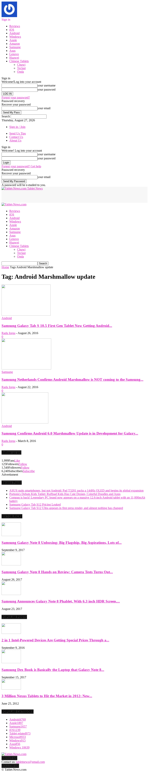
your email (43, 108)
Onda (20, 71)
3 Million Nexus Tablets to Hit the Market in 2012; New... (47, 696)
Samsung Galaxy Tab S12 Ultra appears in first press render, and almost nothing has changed (66, 508)
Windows (15, 36)
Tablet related (19, 733)
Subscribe (29, 471)
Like (17, 460)
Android (14, 33)
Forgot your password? (16, 97)
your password (46, 89)
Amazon (14, 43)
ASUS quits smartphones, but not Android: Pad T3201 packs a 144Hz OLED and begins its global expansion (76, 490)
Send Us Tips (17, 133)
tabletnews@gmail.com (30, 761)
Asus (12, 50)
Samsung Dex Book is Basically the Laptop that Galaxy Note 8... (53, 670)
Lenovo (14, 54)
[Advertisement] (47, 196)
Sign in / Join (17, 126)
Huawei (14, 57)
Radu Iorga (8, 333)
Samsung (15, 47)
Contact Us (16, 137)
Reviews (14, 26)
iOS (11, 29)
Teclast (21, 68)
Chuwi (21, 64)
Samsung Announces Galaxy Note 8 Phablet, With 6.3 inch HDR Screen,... (61, 601)
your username (46, 85)
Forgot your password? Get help (21, 166)
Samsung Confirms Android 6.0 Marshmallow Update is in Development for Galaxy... (70, 433)
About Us (15, 140)
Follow (22, 464)
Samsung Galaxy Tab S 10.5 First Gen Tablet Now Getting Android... (57, 326)
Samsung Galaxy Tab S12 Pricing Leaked (35, 504)
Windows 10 (19, 747)
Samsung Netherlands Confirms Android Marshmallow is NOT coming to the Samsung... (72, 379)
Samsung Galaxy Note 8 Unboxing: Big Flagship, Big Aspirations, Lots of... (62, 543)
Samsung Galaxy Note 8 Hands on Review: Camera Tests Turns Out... (57, 572)
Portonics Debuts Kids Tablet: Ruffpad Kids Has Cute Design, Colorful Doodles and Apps (64, 494)
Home (5, 267)
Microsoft (17, 737)
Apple (13, 40)
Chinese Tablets (19, 61)
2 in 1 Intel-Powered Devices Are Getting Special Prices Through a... (55, 640)
